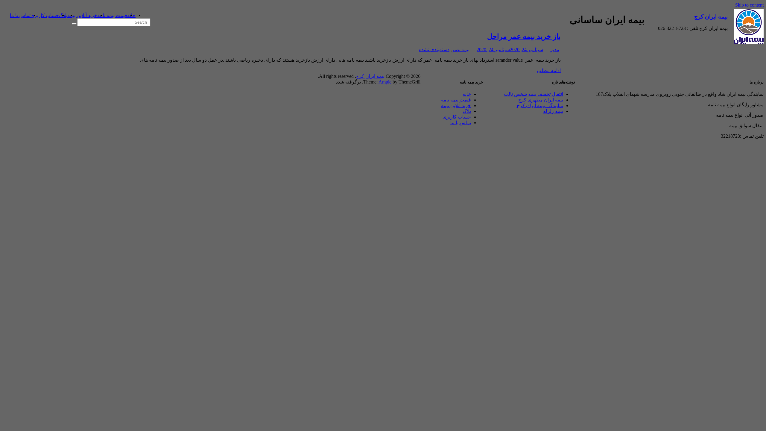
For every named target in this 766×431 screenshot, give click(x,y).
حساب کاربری (45, 15)
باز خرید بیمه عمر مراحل (524, 36)
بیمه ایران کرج (711, 16)
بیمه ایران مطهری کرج (540, 99)
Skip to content (749, 4)
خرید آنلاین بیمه (82, 15)
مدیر (554, 49)
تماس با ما (20, 15)
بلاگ (467, 111)
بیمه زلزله (553, 111)
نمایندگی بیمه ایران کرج (540, 105)
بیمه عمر (460, 49)
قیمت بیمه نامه (112, 15)
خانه (467, 94)
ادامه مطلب (549, 70)
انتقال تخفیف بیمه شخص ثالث (533, 94)
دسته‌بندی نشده (434, 49)
